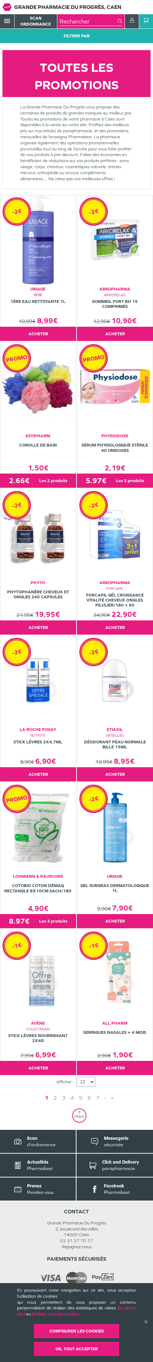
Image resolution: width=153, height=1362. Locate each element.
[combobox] (89, 21)
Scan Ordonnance (35, 21)
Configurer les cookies (76, 1331)
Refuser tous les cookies (55, 1314)
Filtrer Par (77, 35)
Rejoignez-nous (76, 1246)
